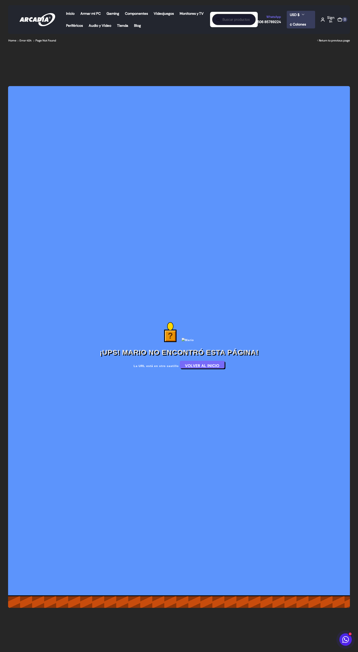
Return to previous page (334, 40)
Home (12, 40)
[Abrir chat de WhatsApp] (345, 639)
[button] (327, 19)
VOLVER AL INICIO (202, 365)
